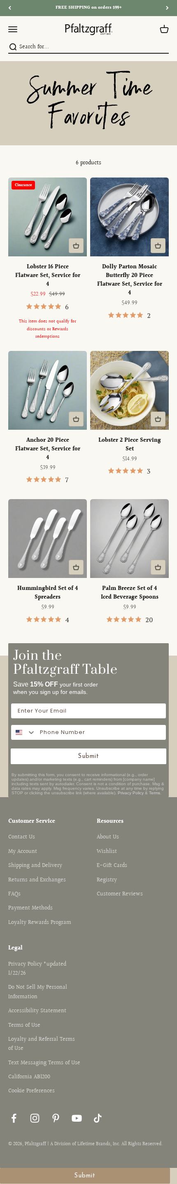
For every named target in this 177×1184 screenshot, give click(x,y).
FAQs (14, 894)
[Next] (167, 8)
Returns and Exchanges (37, 880)
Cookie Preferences (31, 1091)
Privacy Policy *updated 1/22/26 (37, 969)
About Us (108, 837)
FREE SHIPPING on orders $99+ (89, 7)
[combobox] (87, 47)
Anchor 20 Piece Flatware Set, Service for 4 (47, 449)
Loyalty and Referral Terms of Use (41, 1044)
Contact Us (21, 837)
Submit (88, 756)
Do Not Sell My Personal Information (37, 992)
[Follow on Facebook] (13, 1118)
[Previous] (9, 8)
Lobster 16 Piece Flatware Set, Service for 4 (47, 276)
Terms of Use (24, 1025)
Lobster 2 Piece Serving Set (129, 445)
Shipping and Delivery (35, 865)
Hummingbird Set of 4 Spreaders (47, 593)
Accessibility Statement (37, 1011)
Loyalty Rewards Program (39, 922)
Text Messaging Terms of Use (44, 1063)
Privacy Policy (131, 793)
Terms (154, 793)
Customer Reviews (120, 894)
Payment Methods (30, 908)
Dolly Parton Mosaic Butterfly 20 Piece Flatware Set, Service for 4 (129, 280)
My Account (22, 851)
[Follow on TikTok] (97, 1118)
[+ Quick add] (76, 245)
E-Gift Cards (112, 865)
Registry (107, 880)
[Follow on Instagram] (34, 1118)
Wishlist (107, 851)
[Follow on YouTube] (76, 1118)
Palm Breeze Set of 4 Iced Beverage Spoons (129, 593)
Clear (163, 47)
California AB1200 (29, 1077)
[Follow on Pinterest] (55, 1118)
